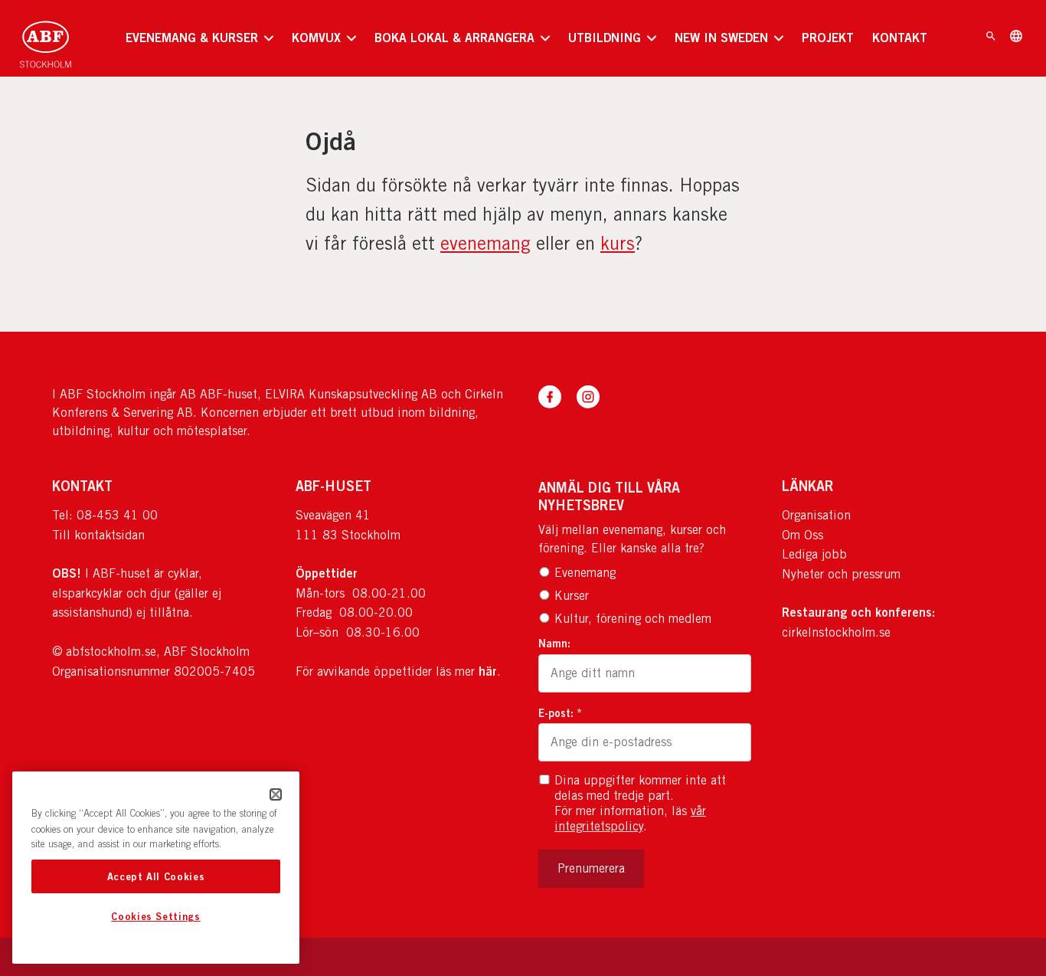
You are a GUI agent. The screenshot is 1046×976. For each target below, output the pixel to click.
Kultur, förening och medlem (632, 618)
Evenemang (585, 572)
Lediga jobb (814, 554)
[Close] (275, 794)
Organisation (816, 515)
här (488, 671)
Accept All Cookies (156, 876)
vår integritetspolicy (630, 819)
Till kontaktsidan (98, 535)
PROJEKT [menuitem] (828, 37)
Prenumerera (591, 868)
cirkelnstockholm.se (836, 632)
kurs (617, 243)
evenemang (485, 243)
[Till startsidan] (45, 38)
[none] (199, 38)
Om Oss (802, 535)
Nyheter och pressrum (841, 574)
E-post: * (560, 712)
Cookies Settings (156, 917)
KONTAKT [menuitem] (899, 37)
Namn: (554, 643)
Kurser (571, 595)
